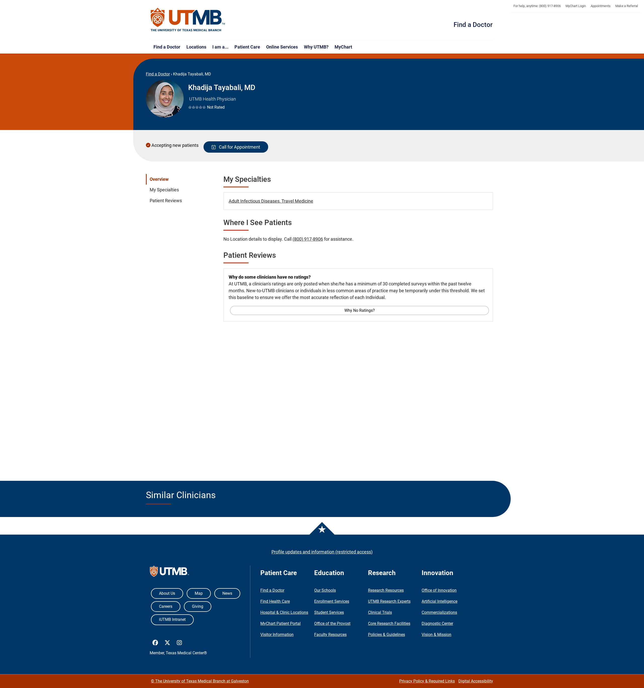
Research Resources (386, 590)
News (227, 593)
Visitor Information (277, 634)
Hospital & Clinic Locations (284, 612)
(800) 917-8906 (308, 239)
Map (199, 593)
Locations (196, 47)
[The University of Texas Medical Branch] (187, 19)
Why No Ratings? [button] (359, 310)
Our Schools (325, 590)
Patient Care (247, 47)
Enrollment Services (331, 601)
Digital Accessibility (475, 681)
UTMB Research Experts (389, 601)
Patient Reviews (166, 200)
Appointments (601, 6)
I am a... (220, 47)
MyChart (343, 47)
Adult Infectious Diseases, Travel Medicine (271, 201)
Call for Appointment (238, 147)
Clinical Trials (380, 612)
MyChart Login (576, 6)
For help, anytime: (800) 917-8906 (537, 6)
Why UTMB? (316, 47)
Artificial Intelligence (439, 601)
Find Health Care (275, 601)
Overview (159, 179)
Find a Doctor (473, 24)
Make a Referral (626, 6)
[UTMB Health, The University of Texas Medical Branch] (169, 572)
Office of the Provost (332, 623)
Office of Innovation (439, 590)
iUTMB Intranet (172, 619)
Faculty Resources (330, 634)
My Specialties (164, 189)
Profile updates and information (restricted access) (322, 551)
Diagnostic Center (437, 623)
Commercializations (439, 612)
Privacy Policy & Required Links (427, 681)
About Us (167, 593)
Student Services (329, 612)
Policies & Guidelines (386, 634)
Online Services (282, 47)
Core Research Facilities (389, 623)
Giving (197, 606)
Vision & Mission (436, 634)
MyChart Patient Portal (280, 623)
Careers (165, 606)
